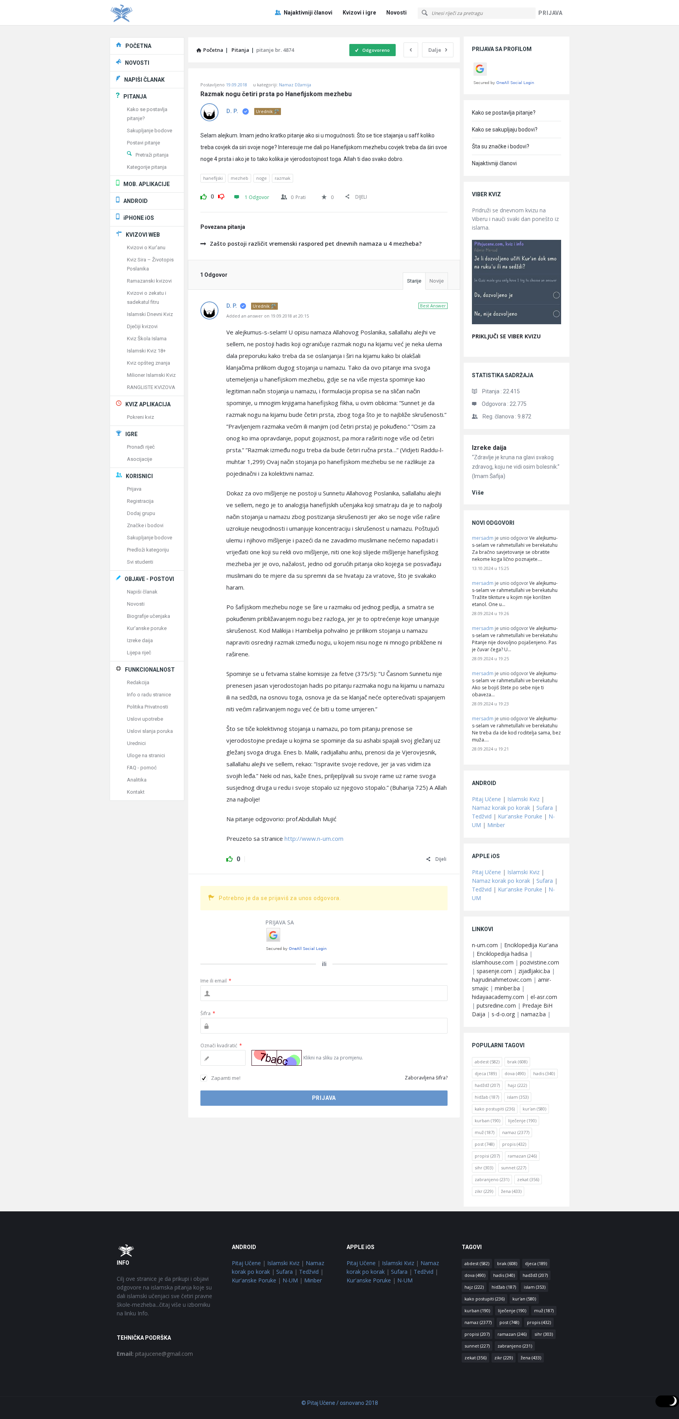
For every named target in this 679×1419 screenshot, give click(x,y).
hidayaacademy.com (498, 997)
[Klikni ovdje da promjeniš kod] (276, 1058)
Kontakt (136, 792)
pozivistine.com (539, 962)
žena (511, 1191)
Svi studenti (140, 562)
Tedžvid (482, 816)
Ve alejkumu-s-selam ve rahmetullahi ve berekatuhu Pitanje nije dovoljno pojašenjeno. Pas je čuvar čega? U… (515, 639)
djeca (486, 1073)
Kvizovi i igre (359, 12)
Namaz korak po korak (501, 807)
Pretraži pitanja (152, 155)
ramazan (522, 1156)
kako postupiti (495, 1109)
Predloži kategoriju (148, 550)
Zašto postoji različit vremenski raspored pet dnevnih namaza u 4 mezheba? (316, 243)
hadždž (487, 1085)
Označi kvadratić (221, 1045)
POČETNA (138, 46)
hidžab (487, 1097)
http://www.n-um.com (313, 838)
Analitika (137, 780)
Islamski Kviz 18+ (146, 351)
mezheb (239, 178)
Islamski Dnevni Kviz (150, 314)
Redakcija (138, 682)
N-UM (290, 1280)
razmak (282, 178)
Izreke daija (489, 447)
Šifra (207, 1013)
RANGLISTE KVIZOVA (151, 387)
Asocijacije (139, 459)
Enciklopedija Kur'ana (531, 945)
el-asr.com (543, 997)
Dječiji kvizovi (142, 326)
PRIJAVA (550, 13)
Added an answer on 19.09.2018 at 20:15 (267, 316)
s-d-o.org (503, 1014)
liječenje (522, 1120)
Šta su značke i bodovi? (500, 146)
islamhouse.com (493, 962)
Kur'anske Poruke (520, 816)
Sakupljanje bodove (149, 130)
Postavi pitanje (143, 143)
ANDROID (135, 201)
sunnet (513, 1168)
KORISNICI (139, 476)
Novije (436, 281)
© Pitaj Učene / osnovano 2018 (339, 1403)
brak (517, 1062)
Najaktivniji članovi (308, 12)
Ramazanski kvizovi (149, 281)
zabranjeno (492, 1179)
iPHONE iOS (138, 218)
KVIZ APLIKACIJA (148, 404)
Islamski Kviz (523, 799)
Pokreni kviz (140, 417)
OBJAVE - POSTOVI (149, 579)
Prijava (134, 489)
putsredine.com (496, 1005)
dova (515, 1073)
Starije (414, 281)
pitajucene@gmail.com (155, 1353)
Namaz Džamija (295, 85)
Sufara (544, 807)
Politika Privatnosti (147, 707)
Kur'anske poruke (147, 628)
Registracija (140, 501)
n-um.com (485, 945)
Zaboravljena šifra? (426, 1077)
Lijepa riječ (139, 653)
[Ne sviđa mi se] (221, 195)
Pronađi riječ (141, 447)
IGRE (131, 434)
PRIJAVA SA (279, 922)
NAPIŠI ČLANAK (144, 80)
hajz (517, 1085)
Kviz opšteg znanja (148, 363)
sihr (484, 1168)
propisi (487, 1156)
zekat (528, 1179)
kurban (487, 1120)
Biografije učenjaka (148, 616)
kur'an (534, 1109)
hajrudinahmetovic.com (502, 979)
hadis (544, 1073)
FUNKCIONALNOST (150, 670)
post (484, 1144)
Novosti (396, 12)
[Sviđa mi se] (203, 195)
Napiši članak (142, 592)
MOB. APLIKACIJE (146, 184)
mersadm (483, 538)
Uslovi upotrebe (145, 719)
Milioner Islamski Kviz (151, 375)
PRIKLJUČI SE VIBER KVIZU (506, 336)
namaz (515, 1132)
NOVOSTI (137, 63)
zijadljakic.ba (534, 971)
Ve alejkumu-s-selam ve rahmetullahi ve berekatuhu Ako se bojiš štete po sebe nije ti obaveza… (515, 684)
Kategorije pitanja (147, 167)
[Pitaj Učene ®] (149, 13)
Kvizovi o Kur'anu (146, 247)
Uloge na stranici (146, 755)
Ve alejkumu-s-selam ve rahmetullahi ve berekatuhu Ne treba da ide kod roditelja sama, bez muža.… (516, 729)
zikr (484, 1191)
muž (484, 1132)
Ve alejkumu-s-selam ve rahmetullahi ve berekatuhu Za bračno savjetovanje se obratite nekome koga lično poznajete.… (515, 548)
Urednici (136, 743)
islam (518, 1097)
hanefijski (213, 178)
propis (514, 1144)
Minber (496, 825)
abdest (487, 1062)
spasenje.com (494, 971)
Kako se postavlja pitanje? (504, 113)
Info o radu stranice (149, 695)
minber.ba (507, 988)
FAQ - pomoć (142, 768)
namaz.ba (533, 1014)
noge (261, 178)
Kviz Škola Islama (147, 339)
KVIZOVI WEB (143, 235)
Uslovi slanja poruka (150, 731)
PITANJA (135, 96)
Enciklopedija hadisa (502, 953)
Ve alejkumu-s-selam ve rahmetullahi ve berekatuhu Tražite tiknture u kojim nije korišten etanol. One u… (515, 594)
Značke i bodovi (145, 525)
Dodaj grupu (141, 513)
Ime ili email (215, 980)
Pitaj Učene (486, 799)
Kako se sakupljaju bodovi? (505, 129)
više (478, 492)
